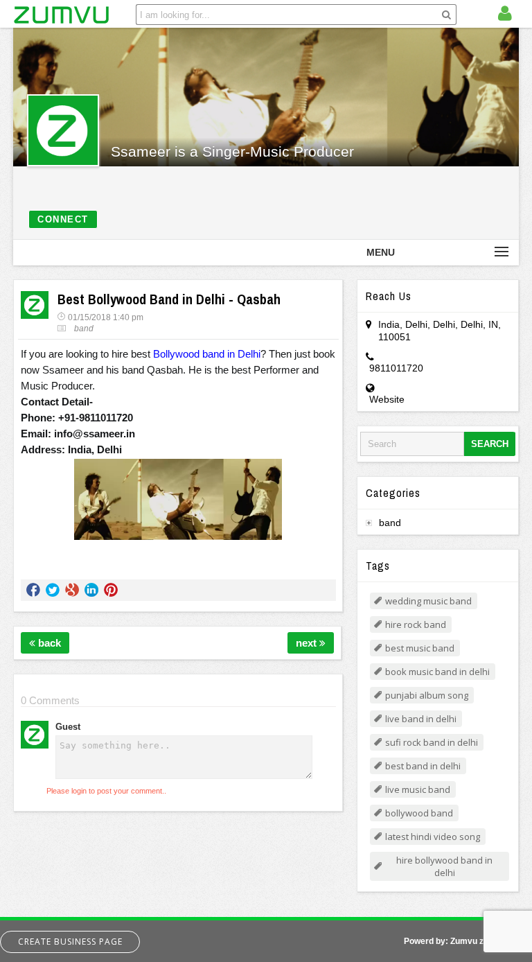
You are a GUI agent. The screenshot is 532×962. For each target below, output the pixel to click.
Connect (63, 219)
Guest (67, 726)
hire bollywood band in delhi (444, 866)
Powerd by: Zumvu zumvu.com (464, 941)
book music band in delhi (437, 671)
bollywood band (419, 813)
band (84, 328)
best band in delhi (423, 766)
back (48, 643)
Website (387, 399)
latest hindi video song (432, 836)
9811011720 (396, 368)
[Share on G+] (72, 590)
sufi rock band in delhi (431, 742)
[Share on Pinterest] (111, 590)
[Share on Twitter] (53, 590)
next (307, 643)
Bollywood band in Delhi (206, 354)
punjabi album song (426, 695)
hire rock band (415, 624)
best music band (419, 648)
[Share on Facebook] (33, 590)
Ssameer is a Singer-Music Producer (232, 151)
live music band (417, 789)
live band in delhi (420, 718)
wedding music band (428, 601)
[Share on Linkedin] (91, 590)
